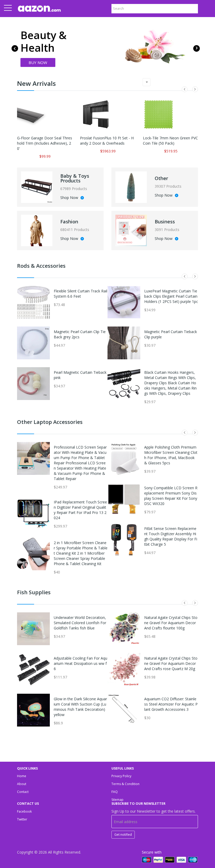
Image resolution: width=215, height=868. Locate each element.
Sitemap (117, 799)
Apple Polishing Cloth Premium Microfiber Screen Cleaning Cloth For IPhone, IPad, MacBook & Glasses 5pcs (170, 455)
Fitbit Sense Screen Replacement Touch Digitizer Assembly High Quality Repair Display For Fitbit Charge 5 (170, 536)
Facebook (24, 811)
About (21, 784)
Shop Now (69, 198)
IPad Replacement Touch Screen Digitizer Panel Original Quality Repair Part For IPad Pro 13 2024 (80, 509)
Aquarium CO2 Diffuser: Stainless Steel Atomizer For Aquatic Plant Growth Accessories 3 (171, 704)
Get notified (123, 834)
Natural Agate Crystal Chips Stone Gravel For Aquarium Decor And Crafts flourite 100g (170, 622)
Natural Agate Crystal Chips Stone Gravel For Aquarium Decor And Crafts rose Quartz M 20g (170, 663)
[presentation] (15, 48)
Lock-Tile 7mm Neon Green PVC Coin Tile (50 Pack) (170, 140)
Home (21, 776)
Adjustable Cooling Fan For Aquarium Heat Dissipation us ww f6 (80, 663)
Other (161, 178)
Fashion (69, 221)
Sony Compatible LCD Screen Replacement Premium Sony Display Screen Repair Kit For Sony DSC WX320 (170, 495)
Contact (23, 792)
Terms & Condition (125, 784)
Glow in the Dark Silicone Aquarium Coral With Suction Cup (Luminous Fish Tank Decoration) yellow (80, 706)
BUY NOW (38, 62)
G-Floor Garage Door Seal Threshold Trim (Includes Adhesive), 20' (44, 143)
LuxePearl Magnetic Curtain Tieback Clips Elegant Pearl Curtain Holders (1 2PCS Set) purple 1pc (171, 296)
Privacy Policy (121, 776)
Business (165, 221)
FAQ (114, 792)
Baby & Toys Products (74, 178)
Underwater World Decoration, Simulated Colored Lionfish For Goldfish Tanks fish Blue (80, 622)
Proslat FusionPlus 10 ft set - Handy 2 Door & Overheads (107, 140)
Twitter (22, 819)
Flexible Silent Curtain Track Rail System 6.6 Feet (80, 293)
